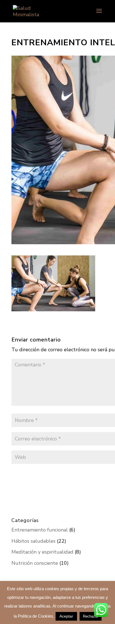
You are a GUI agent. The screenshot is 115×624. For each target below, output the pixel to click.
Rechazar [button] (90, 616)
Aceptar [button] (66, 616)
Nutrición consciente (34, 563)
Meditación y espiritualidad (42, 552)
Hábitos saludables (33, 541)
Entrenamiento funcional (39, 529)
